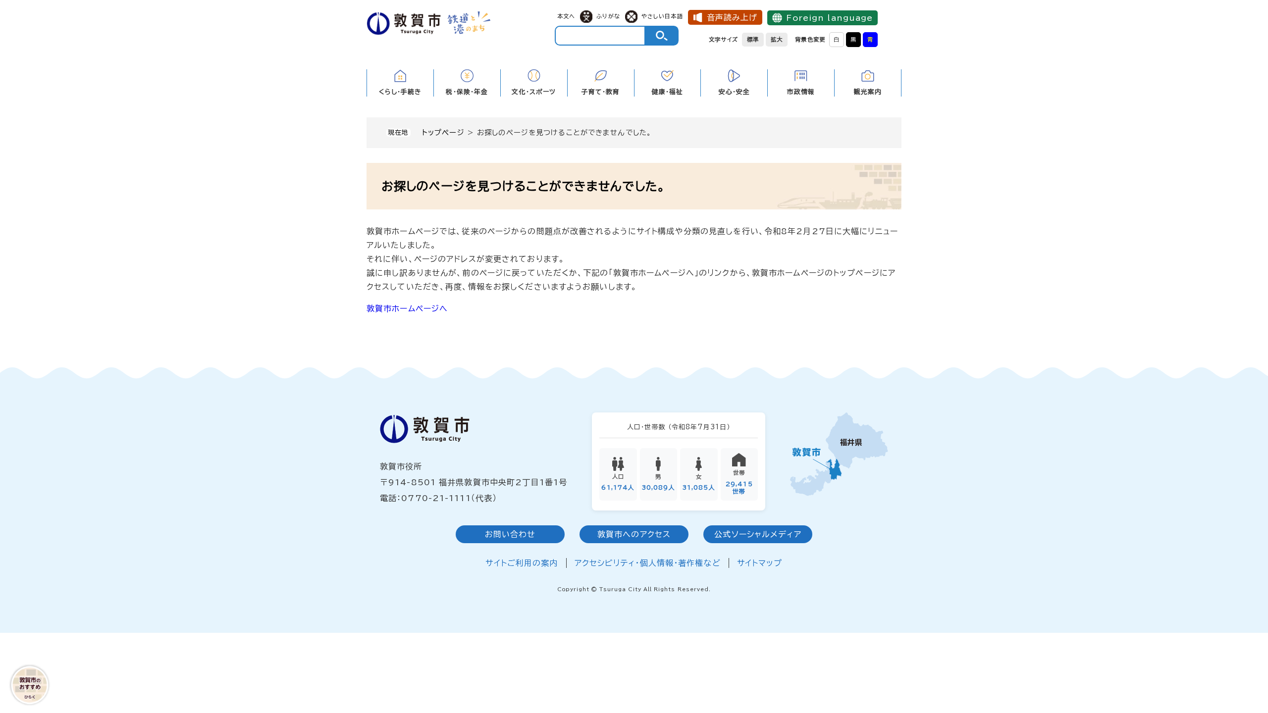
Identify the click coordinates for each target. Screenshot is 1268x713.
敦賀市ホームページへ (407, 308)
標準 (753, 39)
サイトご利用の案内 (521, 563)
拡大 (777, 39)
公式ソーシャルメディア (757, 534)
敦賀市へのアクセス (634, 534)
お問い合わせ (510, 534)
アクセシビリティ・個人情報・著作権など (648, 563)
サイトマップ (760, 563)
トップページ (443, 132)
